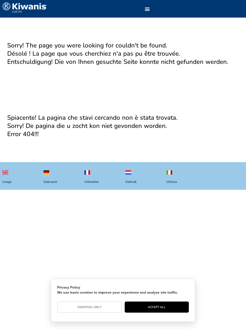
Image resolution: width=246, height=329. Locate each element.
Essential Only (89, 307)
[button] (147, 9)
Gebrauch (50, 182)
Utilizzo (171, 182)
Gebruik (131, 182)
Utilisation (91, 182)
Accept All (157, 307)
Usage (7, 182)
